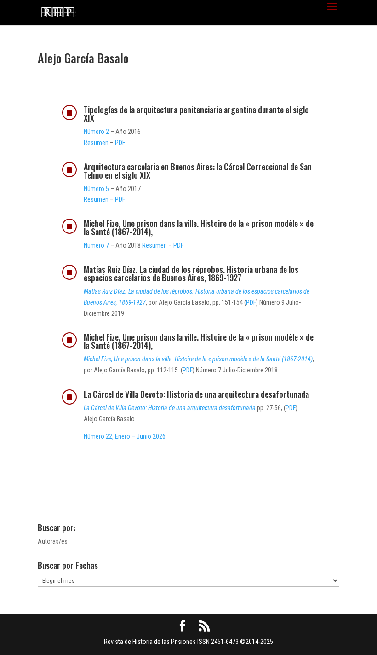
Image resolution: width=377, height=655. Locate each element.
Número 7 (96, 245)
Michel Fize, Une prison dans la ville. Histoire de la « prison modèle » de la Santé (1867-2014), (199, 227)
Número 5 (96, 188)
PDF (120, 142)
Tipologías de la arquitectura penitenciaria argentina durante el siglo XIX (196, 114)
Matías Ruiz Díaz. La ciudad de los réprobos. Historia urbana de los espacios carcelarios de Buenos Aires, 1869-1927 (191, 273)
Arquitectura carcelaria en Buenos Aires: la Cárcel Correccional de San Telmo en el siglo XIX (198, 171)
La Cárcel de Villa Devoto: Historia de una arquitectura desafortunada (196, 394)
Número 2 (96, 131)
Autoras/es (53, 541)
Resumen (96, 142)
